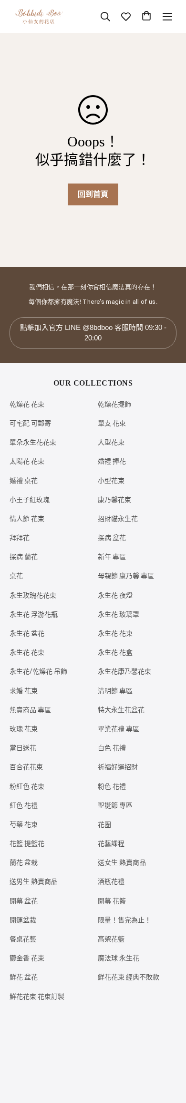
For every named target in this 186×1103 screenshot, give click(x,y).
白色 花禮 (112, 748)
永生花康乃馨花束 (124, 671)
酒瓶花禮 (111, 881)
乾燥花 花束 (27, 404)
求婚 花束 (24, 691)
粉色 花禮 (112, 786)
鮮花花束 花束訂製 (37, 996)
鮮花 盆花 (24, 977)
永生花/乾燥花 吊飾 (38, 671)
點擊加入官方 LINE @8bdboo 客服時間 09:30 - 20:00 (93, 332)
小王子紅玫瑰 (30, 499)
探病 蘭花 (24, 557)
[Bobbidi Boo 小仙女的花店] (38, 16)
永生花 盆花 (27, 633)
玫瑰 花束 (24, 729)
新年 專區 (112, 557)
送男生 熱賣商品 (34, 881)
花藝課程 (111, 843)
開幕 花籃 (112, 901)
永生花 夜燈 (115, 595)
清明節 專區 (115, 691)
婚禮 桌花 (24, 480)
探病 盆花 (112, 538)
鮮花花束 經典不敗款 (128, 977)
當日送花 (23, 748)
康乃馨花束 (114, 499)
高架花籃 (111, 939)
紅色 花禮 (24, 805)
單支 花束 (112, 423)
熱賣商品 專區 (30, 710)
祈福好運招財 (118, 767)
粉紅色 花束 (27, 786)
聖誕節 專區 (115, 805)
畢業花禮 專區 (118, 729)
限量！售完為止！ (124, 920)
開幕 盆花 (24, 901)
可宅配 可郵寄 (30, 423)
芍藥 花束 (24, 824)
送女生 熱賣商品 (122, 862)
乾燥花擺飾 (114, 404)
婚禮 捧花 (112, 461)
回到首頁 (93, 194)
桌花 (16, 576)
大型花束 (111, 442)
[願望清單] (126, 16)
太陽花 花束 (27, 461)
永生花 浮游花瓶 (34, 614)
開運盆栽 (23, 920)
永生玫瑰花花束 (33, 595)
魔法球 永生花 (118, 958)
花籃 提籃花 (27, 843)
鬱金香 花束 (27, 958)
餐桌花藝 (23, 939)
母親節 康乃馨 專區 (126, 576)
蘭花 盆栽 (24, 862)
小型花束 (111, 480)
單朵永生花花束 (33, 442)
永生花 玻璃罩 (118, 614)
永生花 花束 (115, 633)
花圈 (104, 824)
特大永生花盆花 (121, 710)
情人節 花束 (27, 518)
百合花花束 (26, 767)
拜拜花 (20, 538)
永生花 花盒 (115, 652)
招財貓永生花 (118, 518)
